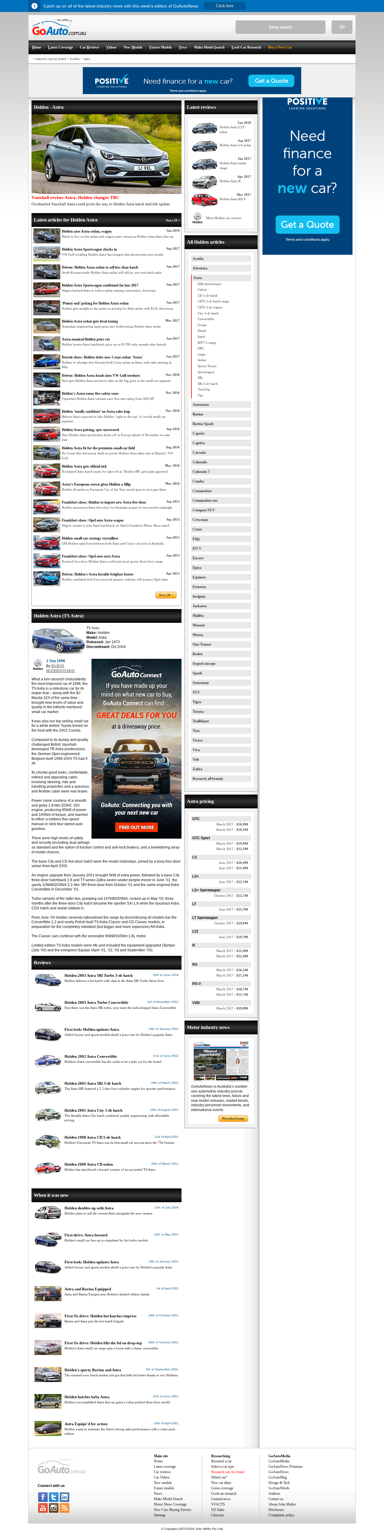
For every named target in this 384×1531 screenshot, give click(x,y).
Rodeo (197, 654)
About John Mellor (282, 1504)
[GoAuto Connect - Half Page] (137, 837)
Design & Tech (279, 1483)
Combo (198, 481)
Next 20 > (173, 220)
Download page (233, 1118)
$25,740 (231, 895)
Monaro (199, 625)
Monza (198, 635)
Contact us (276, 1499)
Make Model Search (168, 1499)
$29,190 (232, 829)
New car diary (221, 1483)
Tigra (197, 702)
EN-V (197, 548)
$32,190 (232, 849)
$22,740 (233, 882)
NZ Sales (217, 1510)
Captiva (199, 443)
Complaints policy (281, 1515)
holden (75, 59)
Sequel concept (204, 663)
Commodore (202, 491)
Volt (196, 759)
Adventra (200, 268)
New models (163, 1483)
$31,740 (232, 994)
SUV (196, 692)
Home (158, 1461)
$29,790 (233, 937)
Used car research (223, 1493)
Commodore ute (205, 500)
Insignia (199, 596)
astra (87, 59)
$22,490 (232, 956)
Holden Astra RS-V (233, 199)
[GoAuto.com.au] (57, 38)
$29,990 (232, 843)
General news (221, 1499)
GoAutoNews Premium (285, 1466)
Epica (197, 568)
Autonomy (201, 405)
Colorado (200, 462)
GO (342, 27)
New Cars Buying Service (172, 1510)
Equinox (199, 577)
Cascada (199, 452)
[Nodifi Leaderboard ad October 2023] (192, 93)
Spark (197, 673)
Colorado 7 (201, 472)
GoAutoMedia (278, 1461)
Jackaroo (200, 606)
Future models (164, 1488)
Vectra (197, 740)
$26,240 (232, 970)
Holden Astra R (230, 181)
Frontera (199, 587)
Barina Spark (203, 424)
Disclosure (276, 1510)
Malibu (198, 616)
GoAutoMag (277, 1477)
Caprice (199, 433)
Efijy (196, 539)
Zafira (197, 769)
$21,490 (233, 868)
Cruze (197, 529)
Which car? (219, 1477)
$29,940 (231, 923)
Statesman (201, 683)
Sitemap (159, 1515)
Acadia (198, 259)
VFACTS (218, 1504)
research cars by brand (50, 59)
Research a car (221, 1461)
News (158, 1493)
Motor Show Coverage (170, 1504)
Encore (198, 558)
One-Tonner (202, 644)
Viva (196, 750)
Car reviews (162, 1472)
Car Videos (162, 1477)
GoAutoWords (279, 1488)
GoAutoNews (278, 1472)
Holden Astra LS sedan (235, 145)
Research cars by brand (227, 1472)
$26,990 (232, 824)
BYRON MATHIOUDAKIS (60, 668)
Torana (198, 711)
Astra (197, 278)
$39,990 (232, 1008)
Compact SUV (204, 510)
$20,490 (233, 862)
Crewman (200, 520)
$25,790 (233, 909)
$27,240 (232, 975)
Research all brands (208, 779)
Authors (274, 1493)
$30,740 (232, 989)
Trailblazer (201, 721)
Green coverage (222, 1488)
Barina (198, 414)
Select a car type (222, 1466)
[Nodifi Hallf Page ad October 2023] (307, 253)
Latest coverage (165, 1466)
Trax (196, 731)
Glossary (217, 1515)
